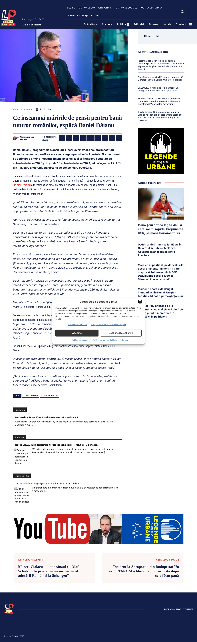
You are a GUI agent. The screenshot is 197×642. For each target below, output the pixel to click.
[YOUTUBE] (193, 13)
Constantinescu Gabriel (27, 138)
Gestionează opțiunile (121, 332)
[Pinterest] (76, 138)
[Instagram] (155, 637)
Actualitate (22, 109)
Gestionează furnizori (77, 324)
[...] (32, 425)
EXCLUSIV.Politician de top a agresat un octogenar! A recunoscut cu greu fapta (158, 89)
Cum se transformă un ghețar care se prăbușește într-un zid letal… (47, 483)
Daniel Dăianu (22, 185)
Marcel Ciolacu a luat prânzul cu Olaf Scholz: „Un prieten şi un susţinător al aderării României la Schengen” (48, 571)
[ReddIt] (97, 138)
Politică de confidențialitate (105, 340)
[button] (140, 301)
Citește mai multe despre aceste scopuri (108, 324)
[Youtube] (192, 637)
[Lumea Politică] (9, 608)
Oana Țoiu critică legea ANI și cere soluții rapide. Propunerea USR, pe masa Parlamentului (160, 229)
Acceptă (77, 332)
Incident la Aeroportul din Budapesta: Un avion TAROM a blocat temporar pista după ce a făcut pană (144, 571)
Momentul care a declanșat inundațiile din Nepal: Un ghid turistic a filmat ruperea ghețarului (160, 292)
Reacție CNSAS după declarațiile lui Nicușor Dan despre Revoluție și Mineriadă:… (56, 444)
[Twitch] (170, 637)
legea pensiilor (49, 396)
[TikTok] (163, 637)
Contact (124, 340)
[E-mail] (105, 138)
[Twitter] (69, 138)
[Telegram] (112, 138)
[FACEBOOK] (193, 10)
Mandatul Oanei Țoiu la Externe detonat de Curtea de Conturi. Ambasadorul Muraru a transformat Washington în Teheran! (159, 101)
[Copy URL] (119, 138)
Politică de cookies (80, 340)
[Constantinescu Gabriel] (15, 138)
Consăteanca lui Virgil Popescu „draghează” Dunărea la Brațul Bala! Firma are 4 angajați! (160, 78)
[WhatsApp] (83, 138)
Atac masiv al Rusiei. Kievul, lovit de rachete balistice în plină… (46, 417)
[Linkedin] (90, 138)
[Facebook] (62, 138)
